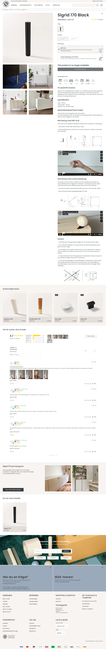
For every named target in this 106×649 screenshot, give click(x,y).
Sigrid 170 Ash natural (14, 431)
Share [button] (13, 383)
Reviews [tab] (12, 347)
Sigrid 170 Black (13, 380)
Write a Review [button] (91, 336)
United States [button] (61, 626)
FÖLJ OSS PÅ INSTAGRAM (13, 490)
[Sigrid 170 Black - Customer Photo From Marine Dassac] (49, 337)
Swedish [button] (59, 633)
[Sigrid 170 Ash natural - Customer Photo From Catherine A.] (49, 341)
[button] (93, 383)
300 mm (73, 39)
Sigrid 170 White (13, 397)
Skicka (66, 551)
